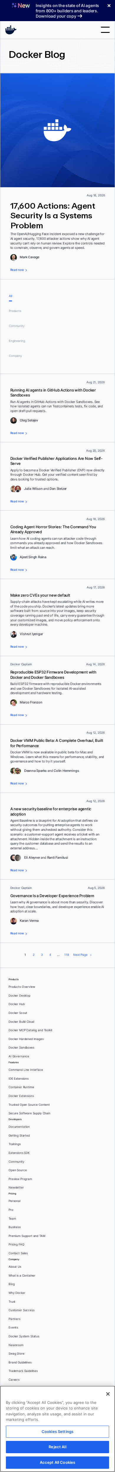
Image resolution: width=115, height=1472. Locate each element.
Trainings (15, 1144)
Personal (14, 1201)
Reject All (57, 1446)
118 (66, 954)
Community (17, 326)
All (10, 296)
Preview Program (20, 1179)
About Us (15, 1266)
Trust (12, 1301)
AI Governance (19, 1056)
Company (15, 355)
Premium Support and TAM (27, 1236)
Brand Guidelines (20, 1362)
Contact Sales (18, 1253)
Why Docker (17, 1292)
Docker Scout (18, 1012)
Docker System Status (24, 1336)
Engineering (17, 340)
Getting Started (19, 1135)
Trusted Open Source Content (29, 1104)
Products (15, 311)
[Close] (107, 1393)
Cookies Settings (57, 1431)
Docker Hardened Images (26, 1039)
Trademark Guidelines (23, 1371)
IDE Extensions (19, 1078)
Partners (14, 1319)
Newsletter (16, 1187)
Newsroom (16, 1345)
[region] (57, 1429)
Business (15, 1227)
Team (12, 1218)
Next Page (80, 954)
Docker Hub (17, 1004)
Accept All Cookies (57, 1462)
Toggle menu (105, 29)
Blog (11, 1284)
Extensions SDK (19, 1152)
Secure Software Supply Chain (29, 1113)
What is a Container (22, 1275)
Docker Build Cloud (21, 1021)
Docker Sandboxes (21, 1047)
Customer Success (21, 1310)
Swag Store (16, 1353)
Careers (14, 1379)
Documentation (19, 1126)
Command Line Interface (26, 1069)
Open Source (18, 1170)
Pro (11, 1209)
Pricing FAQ (16, 1244)
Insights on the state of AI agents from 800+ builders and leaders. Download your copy (67, 10)
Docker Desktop (19, 995)
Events (13, 1327)
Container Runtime (21, 1087)
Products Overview (22, 986)
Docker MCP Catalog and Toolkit (30, 1030)
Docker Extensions (21, 1096)
